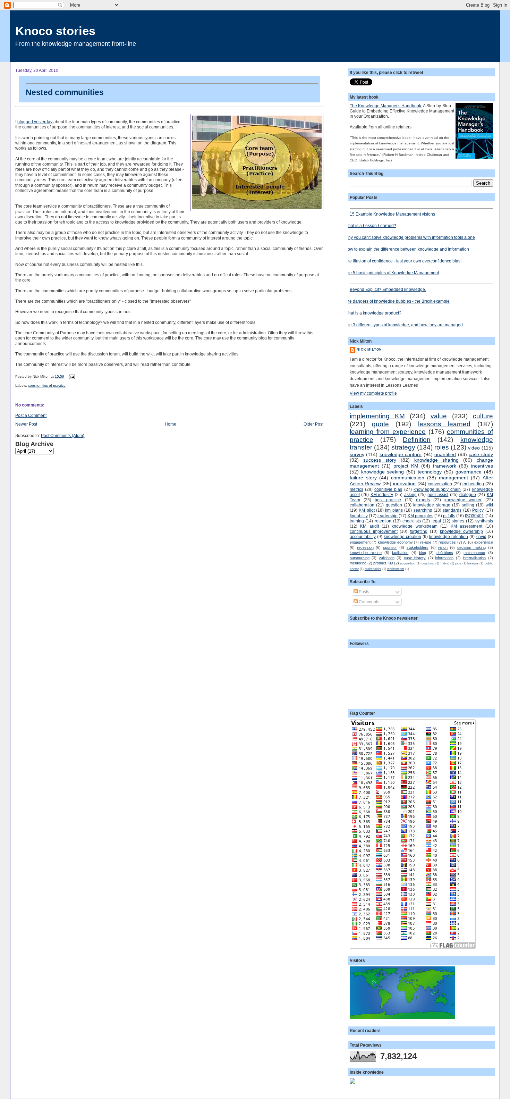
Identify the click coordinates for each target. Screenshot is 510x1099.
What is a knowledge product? (373, 313)
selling (468, 505)
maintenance (474, 553)
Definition (417, 439)
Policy (478, 510)
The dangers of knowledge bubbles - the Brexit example (397, 301)
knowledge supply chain (437, 489)
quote (380, 424)
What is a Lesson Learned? (370, 225)
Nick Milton (369, 349)
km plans (393, 510)
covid (481, 536)
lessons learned (444, 424)
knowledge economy (395, 542)
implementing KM (377, 416)
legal (436, 521)
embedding (473, 483)
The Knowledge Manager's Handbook (385, 105)
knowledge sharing (436, 460)
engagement (360, 542)
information (444, 558)
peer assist (438, 494)
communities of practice (47, 385)
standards (452, 510)
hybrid (445, 563)
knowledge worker (463, 499)
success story (379, 460)
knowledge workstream (414, 526)
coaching (428, 563)
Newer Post (26, 424)
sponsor (390, 547)
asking (410, 494)
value (439, 416)
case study (481, 454)
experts (423, 499)
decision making (471, 547)
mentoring (358, 563)
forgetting (418, 531)
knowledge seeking (382, 472)
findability (359, 515)
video (474, 448)
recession (365, 547)
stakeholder (373, 569)
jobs (458, 563)
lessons (472, 563)
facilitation (400, 553)
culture (483, 416)
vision (443, 547)
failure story (363, 477)
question (394, 505)
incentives (482, 466)
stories (458, 521)
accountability (363, 536)
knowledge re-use (366, 553)
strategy (403, 447)
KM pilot (366, 510)
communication (407, 477)
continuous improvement (374, 531)
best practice (388, 499)
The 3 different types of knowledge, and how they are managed (404, 324)
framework (444, 466)
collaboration (362, 505)
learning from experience (388, 431)
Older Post (313, 424)
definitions (444, 553)
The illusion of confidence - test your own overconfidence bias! (403, 261)
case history (415, 558)
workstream (395, 569)
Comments (368, 601)
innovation (404, 483)
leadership (387, 515)
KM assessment (466, 526)
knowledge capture (401, 454)
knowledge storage (431, 505)
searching (423, 510)
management (453, 477)
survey (357, 454)
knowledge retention (448, 536)
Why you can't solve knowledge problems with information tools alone (410, 237)
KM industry (382, 494)
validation (386, 558)
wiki (489, 505)
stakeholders (417, 547)
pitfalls (449, 515)
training (357, 521)
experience (483, 542)
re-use (425, 542)
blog (422, 553)
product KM (383, 563)
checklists (411, 521)
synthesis (484, 521)
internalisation (474, 558)
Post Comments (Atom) (62, 435)
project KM (405, 466)
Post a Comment (30, 415)
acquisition (407, 563)
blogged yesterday (34, 121)
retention (383, 521)
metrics (356, 489)
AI (465, 542)
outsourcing (359, 558)
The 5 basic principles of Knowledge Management (392, 272)
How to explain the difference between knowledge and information (407, 249)
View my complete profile (373, 393)
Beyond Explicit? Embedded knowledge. (388, 289)
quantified (445, 454)
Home (170, 424)
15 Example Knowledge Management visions (392, 214)
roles (441, 447)
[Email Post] (70, 376)
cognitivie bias (388, 489)
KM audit (369, 526)
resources (447, 542)
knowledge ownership (461, 531)
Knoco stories (55, 30)
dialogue (467, 494)
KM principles (420, 515)
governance (469, 472)
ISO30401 (474, 515)
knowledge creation (402, 536)
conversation (440, 483)
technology (430, 472)
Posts (363, 591)
